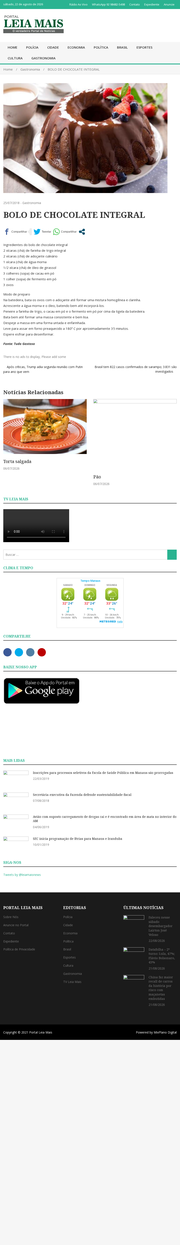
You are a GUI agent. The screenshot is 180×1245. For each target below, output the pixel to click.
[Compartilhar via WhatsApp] (65, 231)
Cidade (53, 47)
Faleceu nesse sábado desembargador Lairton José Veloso (161, 926)
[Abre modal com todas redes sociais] (81, 231)
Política (101, 47)
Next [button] (172, 445)
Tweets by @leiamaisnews (22, 875)
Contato (134, 4)
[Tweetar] (42, 231)
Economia (76, 47)
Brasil (122, 47)
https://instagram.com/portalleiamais (30, 652)
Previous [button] (8, 445)
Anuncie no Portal (16, 925)
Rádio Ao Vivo (78, 4)
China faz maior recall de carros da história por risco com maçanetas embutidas (161, 988)
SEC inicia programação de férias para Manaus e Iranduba (77, 839)
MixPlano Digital (165, 1032)
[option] (45, 435)
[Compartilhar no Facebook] (15, 231)
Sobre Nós (10, 917)
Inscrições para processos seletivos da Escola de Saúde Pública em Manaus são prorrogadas (103, 773)
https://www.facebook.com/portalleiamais (7, 652)
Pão (97, 477)
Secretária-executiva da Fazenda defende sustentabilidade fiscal (82, 795)
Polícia (32, 47)
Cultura (15, 58)
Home (12, 47)
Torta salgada (17, 461)
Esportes (144, 47)
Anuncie (169, 4)
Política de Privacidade (19, 949)
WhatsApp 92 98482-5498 (108, 4)
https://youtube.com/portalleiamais (42, 652)
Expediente (151, 4)
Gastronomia (43, 58)
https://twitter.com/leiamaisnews (19, 652)
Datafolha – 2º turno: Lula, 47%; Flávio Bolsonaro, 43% (162, 955)
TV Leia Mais (72, 982)
